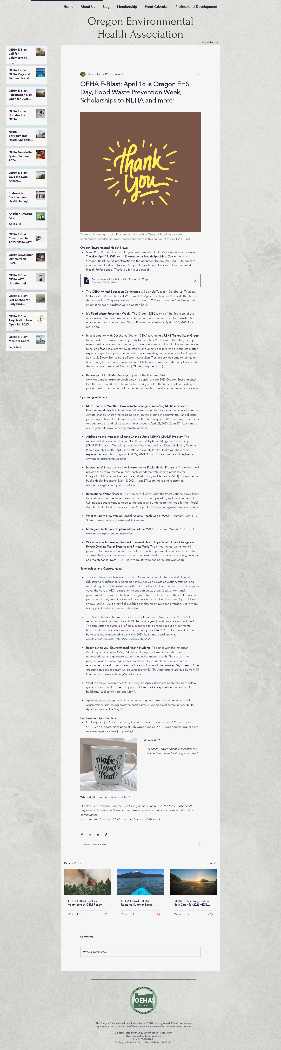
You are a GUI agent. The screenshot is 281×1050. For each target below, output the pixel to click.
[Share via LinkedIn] (97, 834)
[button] (196, 6)
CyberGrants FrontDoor (138, 1036)
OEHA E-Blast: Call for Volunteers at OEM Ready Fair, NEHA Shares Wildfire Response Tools (85, 902)
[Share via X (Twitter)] (89, 834)
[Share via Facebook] (81, 834)
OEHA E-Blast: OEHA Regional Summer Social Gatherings (136, 902)
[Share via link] (105, 834)
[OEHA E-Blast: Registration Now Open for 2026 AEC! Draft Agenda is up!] (193, 882)
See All (213, 862)
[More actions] (199, 74)
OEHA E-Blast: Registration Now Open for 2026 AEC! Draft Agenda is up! (191, 902)
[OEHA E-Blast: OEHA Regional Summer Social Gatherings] (140, 882)
